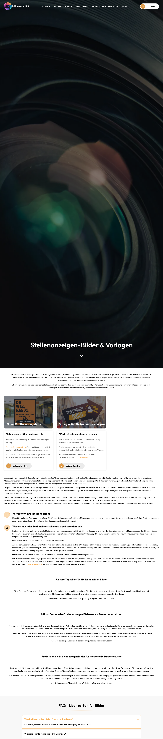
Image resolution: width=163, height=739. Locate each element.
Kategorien (68, 6)
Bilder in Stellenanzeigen (16, 447)
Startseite (46, 6)
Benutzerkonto (82, 6)
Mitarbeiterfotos (35, 564)
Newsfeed (57, 6)
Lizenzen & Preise (98, 6)
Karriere (124, 6)
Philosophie (113, 6)
